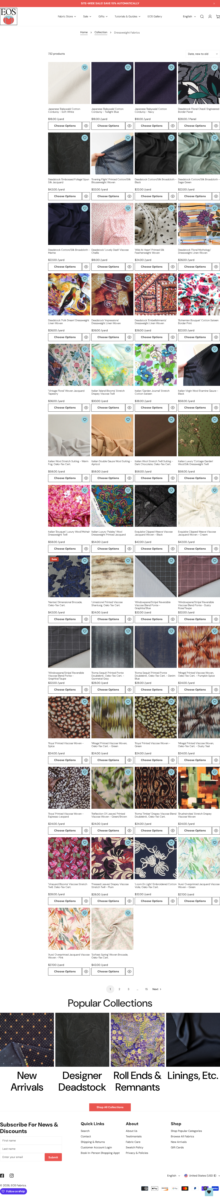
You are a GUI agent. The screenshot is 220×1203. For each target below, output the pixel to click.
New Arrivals (179, 1142)
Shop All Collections (110, 1107)
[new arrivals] (27, 1040)
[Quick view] (86, 126)
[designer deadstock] (82, 1040)
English (187, 16)
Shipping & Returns (93, 1142)
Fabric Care (133, 1142)
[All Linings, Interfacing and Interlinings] (193, 1040)
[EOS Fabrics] (8, 16)
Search (85, 1131)
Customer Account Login (96, 1147)
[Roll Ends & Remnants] (138, 1040)
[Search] (202, 17)
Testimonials (134, 1136)
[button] (67, 16)
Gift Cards (177, 1147)
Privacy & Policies (137, 1153)
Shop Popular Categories (186, 1131)
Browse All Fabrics (182, 1136)
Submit (53, 1157)
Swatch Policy (134, 1147)
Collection (101, 32)
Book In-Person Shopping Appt (100, 1153)
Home (84, 32)
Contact (86, 1136)
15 (146, 989)
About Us (131, 1131)
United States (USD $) (202, 1175)
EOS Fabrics (18, 1185)
